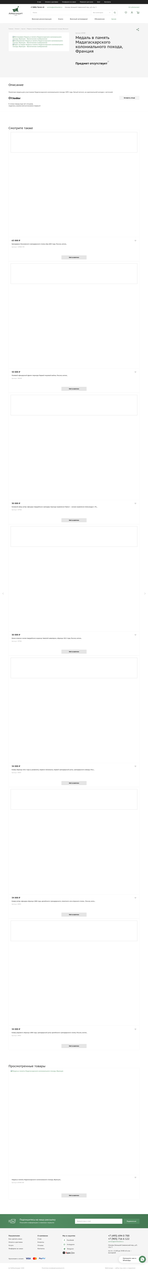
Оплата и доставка (51, 2)
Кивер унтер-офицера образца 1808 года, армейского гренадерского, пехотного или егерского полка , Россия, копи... (53, 901)
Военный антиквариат (79, 19)
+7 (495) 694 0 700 (118, 1235)
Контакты (107, 2)
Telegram (70, 1249)
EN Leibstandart (134, 7)
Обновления (100, 19)
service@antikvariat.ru (54, 7)
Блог (98, 2)
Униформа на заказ (69, 2)
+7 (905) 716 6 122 (118, 1238)
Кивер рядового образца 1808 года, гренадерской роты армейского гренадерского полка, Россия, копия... (49, 1033)
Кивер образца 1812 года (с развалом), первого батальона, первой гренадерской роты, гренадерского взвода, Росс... (53, 770)
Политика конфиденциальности (53, 1268)
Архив (113, 19)
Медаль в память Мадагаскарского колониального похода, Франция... (36, 1180)
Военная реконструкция (41, 19)
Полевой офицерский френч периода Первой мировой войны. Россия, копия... (40, 375)
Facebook (70, 1240)
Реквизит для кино (86, 2)
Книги (60, 19)
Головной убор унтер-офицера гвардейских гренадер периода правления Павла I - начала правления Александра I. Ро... (54, 507)
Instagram (71, 1244)
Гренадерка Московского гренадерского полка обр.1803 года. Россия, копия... (39, 244)
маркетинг (132, 1268)
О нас (39, 2)
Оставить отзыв (129, 98)
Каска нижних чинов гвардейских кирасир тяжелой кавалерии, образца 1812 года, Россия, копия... (47, 638)
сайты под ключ (120, 1268)
